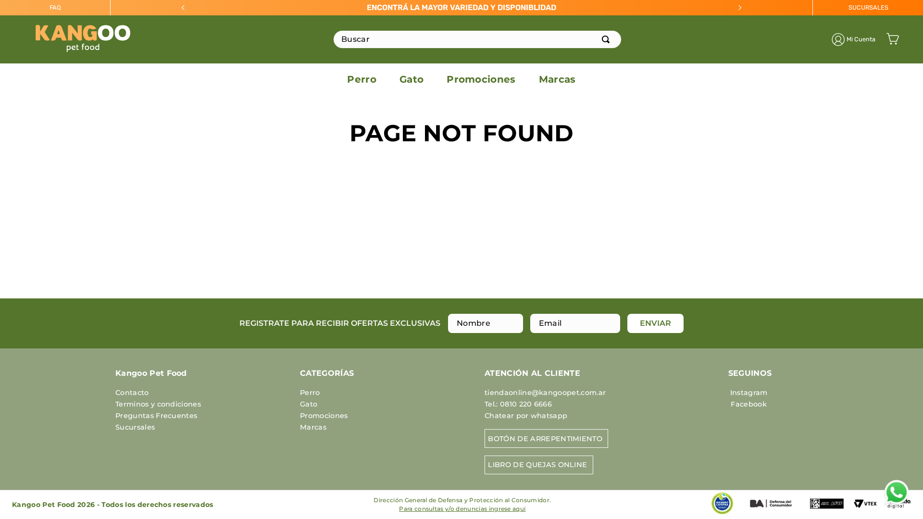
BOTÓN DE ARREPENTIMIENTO (545, 438)
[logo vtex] (865, 508)
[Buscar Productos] (607, 39)
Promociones (324, 415)
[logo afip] (827, 511)
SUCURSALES (868, 7)
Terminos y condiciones (158, 404)
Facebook (749, 404)
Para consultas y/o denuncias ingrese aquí (462, 508)
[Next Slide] (739, 7)
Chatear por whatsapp (526, 415)
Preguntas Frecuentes (156, 415)
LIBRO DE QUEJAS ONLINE (537, 464)
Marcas (313, 427)
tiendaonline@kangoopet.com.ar (545, 392)
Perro (310, 392)
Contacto (132, 392)
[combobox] (477, 39)
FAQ (55, 7)
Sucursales (135, 427)
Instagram (749, 392)
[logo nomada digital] (899, 513)
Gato (308, 404)
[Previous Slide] (183, 7)
